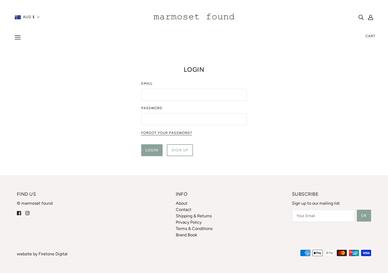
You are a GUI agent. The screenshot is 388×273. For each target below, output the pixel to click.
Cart (370, 36)
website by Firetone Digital (42, 253)
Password (151, 108)
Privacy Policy (189, 222)
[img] (361, 17)
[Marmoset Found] (194, 16)
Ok (364, 215)
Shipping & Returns (194, 215)
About (181, 203)
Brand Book (186, 234)
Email (147, 83)
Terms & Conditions (194, 228)
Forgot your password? (166, 133)
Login (151, 150)
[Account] (370, 17)
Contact (183, 209)
